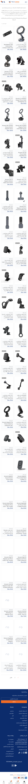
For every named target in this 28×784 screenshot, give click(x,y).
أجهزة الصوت (24, 720)
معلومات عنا (11, 739)
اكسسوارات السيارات (23, 713)
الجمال (25, 727)
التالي (11, 677)
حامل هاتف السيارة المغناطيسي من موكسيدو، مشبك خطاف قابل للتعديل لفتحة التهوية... (7, 452)
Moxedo (11, 43)
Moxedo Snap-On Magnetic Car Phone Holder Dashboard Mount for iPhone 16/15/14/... (21, 560)
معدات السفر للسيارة (23, 730)
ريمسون (12, 711)
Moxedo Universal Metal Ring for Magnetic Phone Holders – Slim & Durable (8, 614)
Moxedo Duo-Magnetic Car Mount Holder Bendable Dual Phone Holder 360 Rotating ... (21, 209)
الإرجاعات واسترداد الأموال (8, 746)
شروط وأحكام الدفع (10, 756)
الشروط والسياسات (10, 753)
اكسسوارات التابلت (23, 725)
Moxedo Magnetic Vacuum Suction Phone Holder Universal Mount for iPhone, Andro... (8, 479)
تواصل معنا (11, 741)
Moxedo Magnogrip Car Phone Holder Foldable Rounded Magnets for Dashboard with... (21, 506)
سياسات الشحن (10, 744)
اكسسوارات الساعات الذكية (21, 722)
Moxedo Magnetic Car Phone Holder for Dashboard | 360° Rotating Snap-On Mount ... (7, 425)
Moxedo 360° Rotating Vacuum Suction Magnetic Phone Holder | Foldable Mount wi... (7, 128)
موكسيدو (12, 713)
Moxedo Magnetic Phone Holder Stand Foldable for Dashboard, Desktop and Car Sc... (21, 479)
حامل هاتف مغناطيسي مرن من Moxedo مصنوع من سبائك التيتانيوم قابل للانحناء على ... (8, 236)
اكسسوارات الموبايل (23, 711)
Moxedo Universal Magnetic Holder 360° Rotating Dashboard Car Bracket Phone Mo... (8, 587)
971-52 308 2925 (22, 749)
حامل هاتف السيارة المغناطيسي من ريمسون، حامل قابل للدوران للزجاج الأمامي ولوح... (8, 668)
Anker (25, 43)
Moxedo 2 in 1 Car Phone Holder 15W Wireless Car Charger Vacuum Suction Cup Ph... (8, 74)
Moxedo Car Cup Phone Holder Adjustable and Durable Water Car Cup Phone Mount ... (20, 155)
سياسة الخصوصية (10, 751)
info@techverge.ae (21, 746)
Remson (11, 636)
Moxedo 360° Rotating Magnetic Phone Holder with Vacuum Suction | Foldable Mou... (21, 128)
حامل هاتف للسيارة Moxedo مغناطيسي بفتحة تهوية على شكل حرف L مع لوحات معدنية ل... (20, 290)
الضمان (12, 748)
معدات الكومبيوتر (23, 718)
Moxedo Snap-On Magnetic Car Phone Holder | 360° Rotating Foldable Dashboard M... (8, 560)
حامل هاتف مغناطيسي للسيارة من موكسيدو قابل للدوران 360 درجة (8, 370)
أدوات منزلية (24, 715)
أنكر (13, 715)
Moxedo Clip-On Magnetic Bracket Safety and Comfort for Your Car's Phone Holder (8, 182)
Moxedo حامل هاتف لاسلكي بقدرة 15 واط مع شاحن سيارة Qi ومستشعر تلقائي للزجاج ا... (21, 74)
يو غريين (12, 718)
